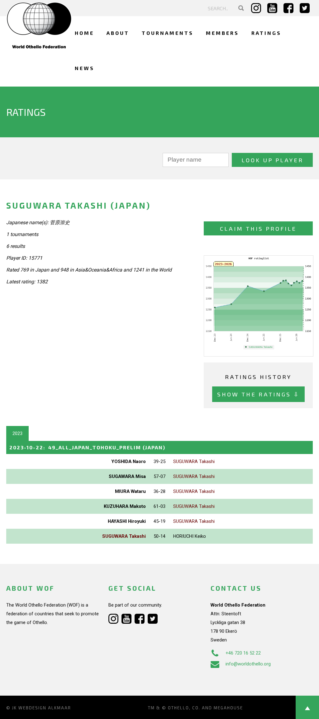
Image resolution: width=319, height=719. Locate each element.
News (84, 68)
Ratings (266, 33)
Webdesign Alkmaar (44, 707)
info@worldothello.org (248, 664)
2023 (17, 433)
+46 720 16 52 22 (243, 653)
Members (222, 33)
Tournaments (167, 33)
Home (84, 33)
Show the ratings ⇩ (258, 394)
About (118, 33)
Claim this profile (258, 228)
